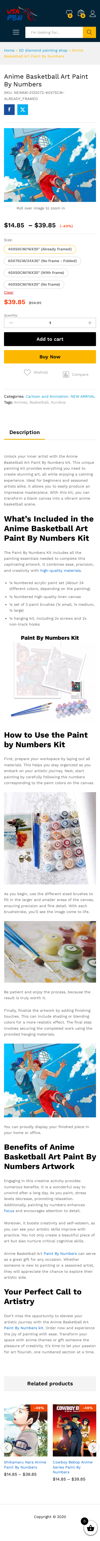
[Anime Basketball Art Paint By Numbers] (9, 109)
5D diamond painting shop (43, 50)
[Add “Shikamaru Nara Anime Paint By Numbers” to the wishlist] (37, 1453)
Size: (8, 240)
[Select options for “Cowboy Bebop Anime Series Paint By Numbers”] (61, 1453)
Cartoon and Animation (47, 396)
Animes (20, 402)
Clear (9, 292)
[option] (25, 1444)
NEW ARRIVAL (83, 396)
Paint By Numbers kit (23, 1328)
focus (9, 1211)
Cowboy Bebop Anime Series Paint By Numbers (73, 1467)
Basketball (39, 402)
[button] (40, 249)
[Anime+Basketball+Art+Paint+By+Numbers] (22, 109)
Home (9, 50)
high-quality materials (60, 570)
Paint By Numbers (60, 1253)
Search (89, 32)
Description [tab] (24, 432)
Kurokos (58, 402)
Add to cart (50, 339)
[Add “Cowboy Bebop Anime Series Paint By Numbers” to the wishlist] (86, 1453)
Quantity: (11, 315)
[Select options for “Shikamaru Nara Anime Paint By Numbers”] (12, 1453)
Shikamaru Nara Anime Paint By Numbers (25, 1464)
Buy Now (50, 356)
